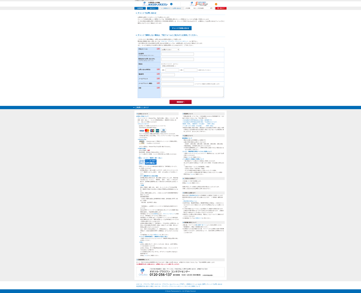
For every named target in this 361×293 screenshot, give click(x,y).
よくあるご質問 (200, 284)
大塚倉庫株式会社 (193, 195)
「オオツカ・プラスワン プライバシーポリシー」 (174, 41)
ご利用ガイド (167, 8)
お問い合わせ (177, 8)
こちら (146, 255)
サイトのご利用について (192, 286)
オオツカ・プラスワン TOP (145, 284)
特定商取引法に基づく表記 (144, 286)
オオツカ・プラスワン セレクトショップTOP (169, 284)
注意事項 (155, 213)
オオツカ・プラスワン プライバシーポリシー (169, 286)
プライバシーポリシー (169, 213)
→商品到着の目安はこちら (189, 201)
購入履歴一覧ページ (201, 225)
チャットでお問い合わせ (214, 284)
